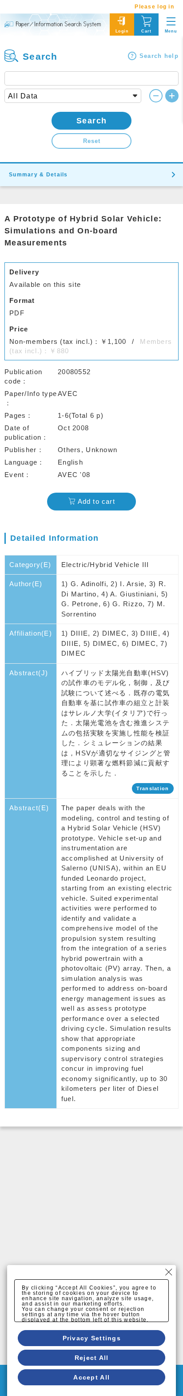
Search (91, 120)
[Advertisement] (91, 1222)
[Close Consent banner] (169, 1272)
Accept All (91, 1377)
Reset (91, 141)
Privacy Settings (92, 1338)
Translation (152, 788)
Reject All (92, 1357)
